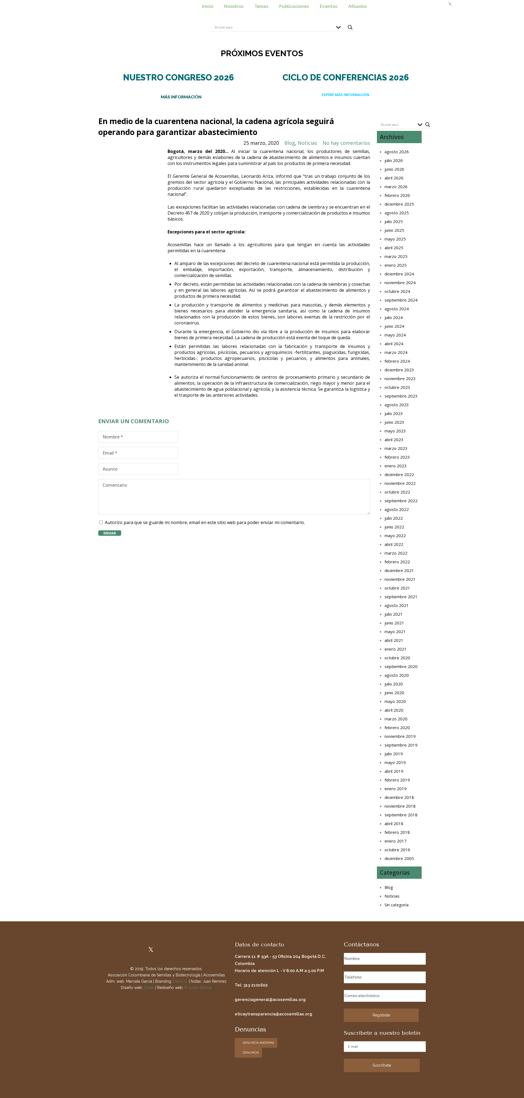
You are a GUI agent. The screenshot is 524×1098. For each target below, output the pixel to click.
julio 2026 (394, 160)
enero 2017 (396, 841)
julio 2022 (394, 518)
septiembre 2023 (401, 396)
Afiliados (357, 6)
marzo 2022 (396, 553)
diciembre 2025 (399, 204)
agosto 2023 (397, 404)
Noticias (307, 143)
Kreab (149, 987)
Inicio (207, 6)
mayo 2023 (395, 431)
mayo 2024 (395, 335)
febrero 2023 (397, 457)
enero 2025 (396, 265)
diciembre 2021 (399, 570)
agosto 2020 (397, 675)
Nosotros (233, 6)
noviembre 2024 (400, 282)
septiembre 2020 (401, 666)
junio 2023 (394, 422)
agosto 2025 (397, 212)
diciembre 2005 (399, 858)
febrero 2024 (397, 361)
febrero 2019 (397, 780)
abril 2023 (394, 439)
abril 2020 (394, 710)
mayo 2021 (395, 631)
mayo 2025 (395, 239)
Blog (289, 143)
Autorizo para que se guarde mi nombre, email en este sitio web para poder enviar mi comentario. (205, 522)
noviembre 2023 (400, 378)
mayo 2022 (395, 535)
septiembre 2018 (401, 814)
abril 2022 (394, 544)
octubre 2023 (397, 387)
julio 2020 (394, 684)
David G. (180, 981)
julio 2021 (394, 614)
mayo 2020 (395, 701)
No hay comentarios (346, 143)
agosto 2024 (397, 308)
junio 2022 (394, 527)
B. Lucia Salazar (198, 987)
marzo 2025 (396, 256)
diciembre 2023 (399, 369)
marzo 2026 (396, 186)
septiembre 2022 (401, 500)
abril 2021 (394, 640)
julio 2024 (394, 317)
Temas (261, 6)
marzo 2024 (396, 352)
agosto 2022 (397, 509)
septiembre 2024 (401, 300)
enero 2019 (396, 788)
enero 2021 (396, 649)
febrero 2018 (397, 832)
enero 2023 (396, 465)
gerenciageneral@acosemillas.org (270, 999)
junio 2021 (394, 622)
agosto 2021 (397, 605)
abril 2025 (394, 247)
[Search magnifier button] (350, 28)
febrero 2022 (397, 561)
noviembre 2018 (400, 806)
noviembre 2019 (400, 736)
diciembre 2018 (399, 797)
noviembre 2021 (400, 579)
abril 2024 (394, 343)
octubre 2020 (397, 657)
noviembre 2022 (400, 483)
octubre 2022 (397, 492)
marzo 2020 (396, 718)
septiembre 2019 (401, 745)
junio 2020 (394, 692)
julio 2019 (394, 753)
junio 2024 (394, 326)
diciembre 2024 (399, 273)
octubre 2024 (397, 291)
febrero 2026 (397, 195)
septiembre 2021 (401, 596)
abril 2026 (394, 178)
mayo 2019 (395, 762)
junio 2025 (394, 230)
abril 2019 (394, 771)
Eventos (328, 6)
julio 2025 (394, 221)
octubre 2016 (397, 849)
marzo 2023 (396, 448)
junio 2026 (394, 169)
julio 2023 (394, 413)
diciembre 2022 (399, 474)
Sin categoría (397, 904)
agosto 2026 (397, 151)
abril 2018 (394, 823)
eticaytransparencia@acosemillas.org (273, 1014)
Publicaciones (294, 6)
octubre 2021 (397, 588)
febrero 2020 (397, 727)
